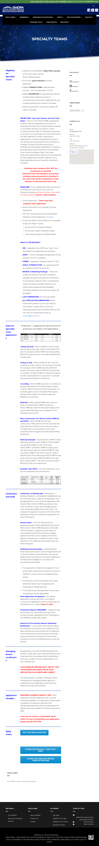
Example (49, 217)
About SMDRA (10, 17)
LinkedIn (75, 86)
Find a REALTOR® (37, 1)
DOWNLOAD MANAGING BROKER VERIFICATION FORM (40, 759)
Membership (24, 17)
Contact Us (34, 818)
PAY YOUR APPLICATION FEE (34, 733)
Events (60, 17)
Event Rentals (52, 22)
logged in (19, 781)
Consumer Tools (36, 22)
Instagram (75, 82)
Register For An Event (60, 822)
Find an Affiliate (52, 1)
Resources (64, 22)
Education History (59, 825)
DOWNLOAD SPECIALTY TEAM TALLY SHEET (40, 750)
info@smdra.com (91, 1)
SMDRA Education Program (43, 17)
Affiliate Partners (74, 17)
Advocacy (89, 17)
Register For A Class (59, 818)
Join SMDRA (12, 815)
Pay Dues (56, 815)
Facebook (74, 91)
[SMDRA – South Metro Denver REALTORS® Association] (13, 7)
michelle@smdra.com (31, 316)
